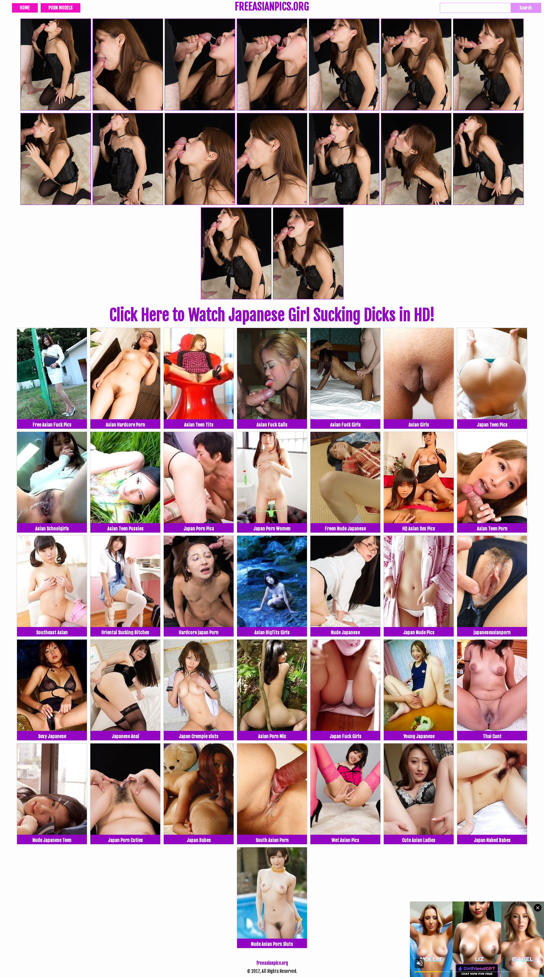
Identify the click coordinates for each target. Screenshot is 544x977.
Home (25, 7)
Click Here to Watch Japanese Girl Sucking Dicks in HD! (272, 315)
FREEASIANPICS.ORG (272, 7)
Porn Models (60, 7)
